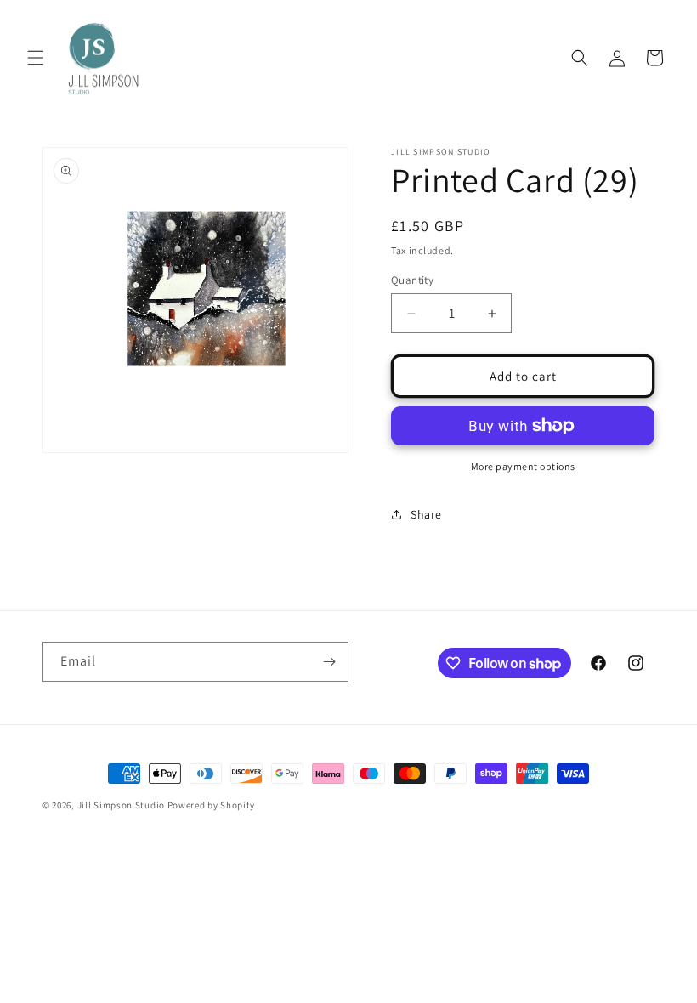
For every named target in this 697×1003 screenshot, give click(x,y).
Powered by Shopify (211, 805)
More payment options (523, 466)
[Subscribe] (329, 662)
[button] (35, 57)
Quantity (412, 280)
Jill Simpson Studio (121, 805)
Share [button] (426, 514)
